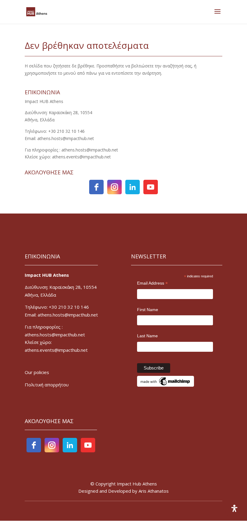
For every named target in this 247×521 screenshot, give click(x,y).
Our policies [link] (37, 372)
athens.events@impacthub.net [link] (56, 350)
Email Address (152, 283)
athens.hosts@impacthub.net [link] (55, 335)
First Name (147, 309)
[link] (37, 11)
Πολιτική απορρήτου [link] (47, 385)
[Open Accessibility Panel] (234, 508)
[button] (217, 15)
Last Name (147, 335)
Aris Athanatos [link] (154, 491)
